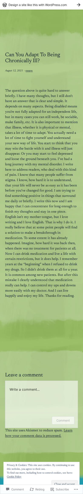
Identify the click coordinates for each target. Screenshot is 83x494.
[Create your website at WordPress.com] (41, 5)
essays (29, 70)
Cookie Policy (14, 476)
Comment (63, 420)
